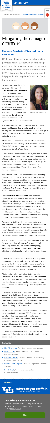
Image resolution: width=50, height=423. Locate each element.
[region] (25, 408)
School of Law (20, 2)
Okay (25, 415)
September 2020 (16, 14)
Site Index (8, 383)
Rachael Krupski (11, 358)
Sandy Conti (9, 370)
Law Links (6, 14)
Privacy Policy (15, 409)
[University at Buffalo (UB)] (6, 4)
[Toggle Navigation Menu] (47, 13)
